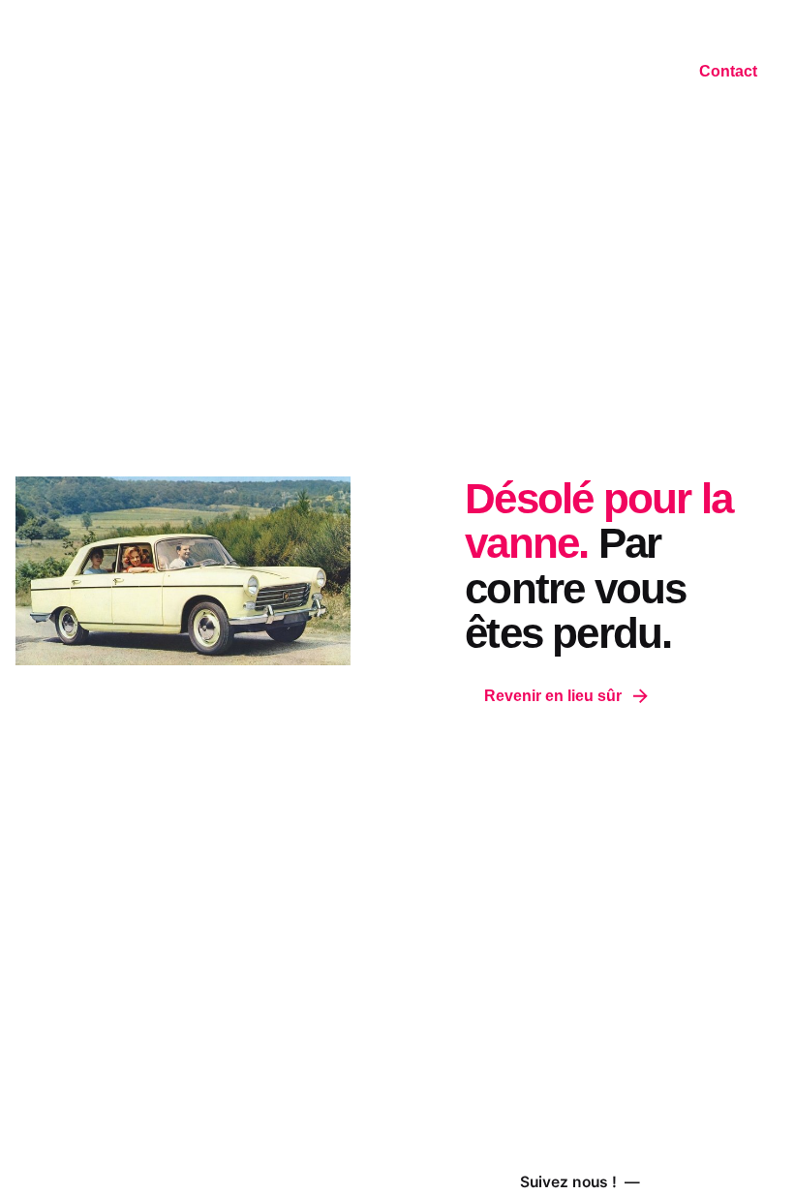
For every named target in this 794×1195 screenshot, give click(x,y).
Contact (728, 71)
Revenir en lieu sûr (553, 696)
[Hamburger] (26, 74)
